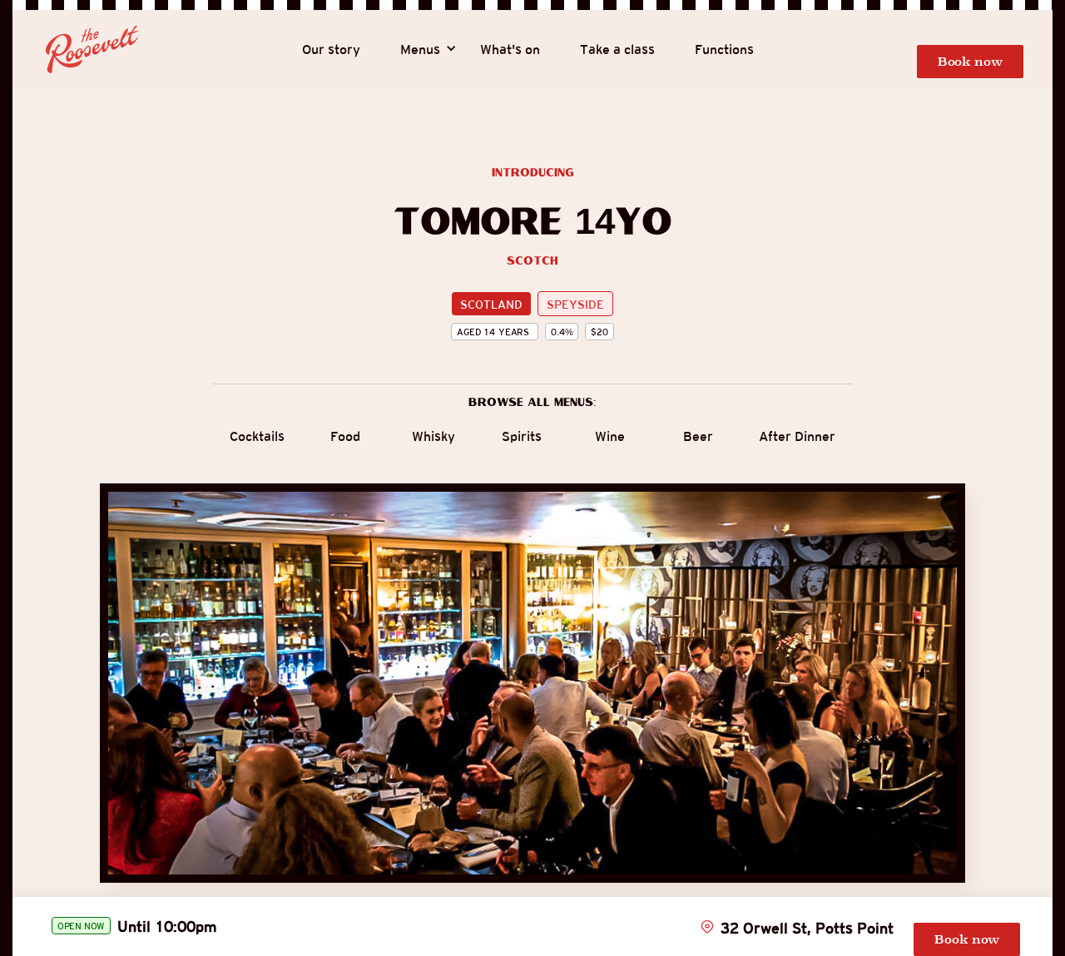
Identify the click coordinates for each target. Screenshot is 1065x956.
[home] (92, 50)
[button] (420, 50)
